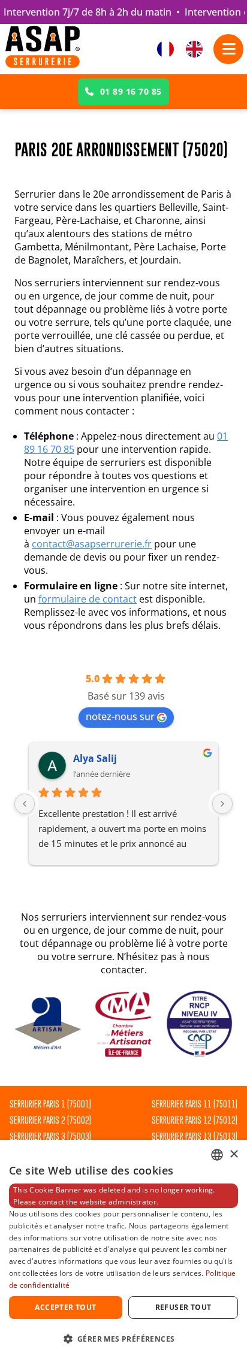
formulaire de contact (87, 599)
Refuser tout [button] (183, 1307)
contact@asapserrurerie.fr (92, 543)
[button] (123, 1338)
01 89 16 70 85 (131, 91)
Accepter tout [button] (65, 1307)
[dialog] (123, 1249)
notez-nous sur (120, 716)
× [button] (233, 1154)
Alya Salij (95, 758)
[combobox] (217, 1155)
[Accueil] (43, 49)
